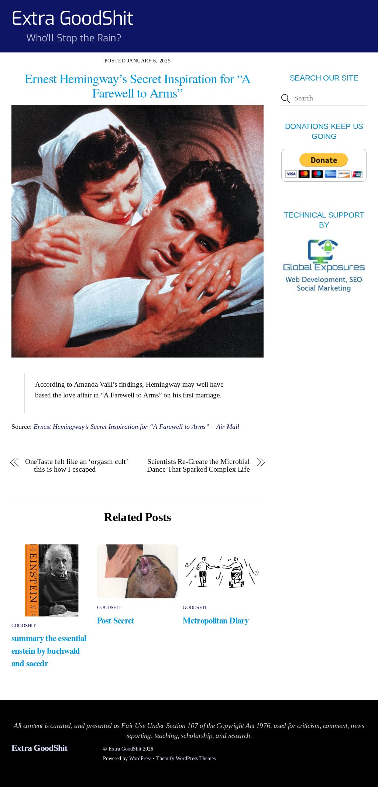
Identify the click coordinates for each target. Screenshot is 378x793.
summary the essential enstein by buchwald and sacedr (48, 650)
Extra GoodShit (125, 749)
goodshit (23, 625)
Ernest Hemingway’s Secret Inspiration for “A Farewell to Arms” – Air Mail (136, 426)
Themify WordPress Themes (186, 758)
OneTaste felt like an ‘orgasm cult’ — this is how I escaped (76, 465)
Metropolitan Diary (215, 620)
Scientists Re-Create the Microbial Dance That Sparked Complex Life (198, 465)
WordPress (140, 758)
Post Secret (115, 620)
